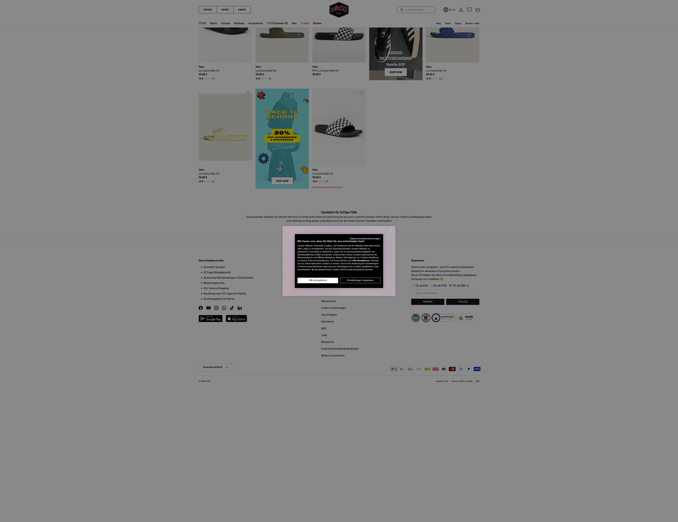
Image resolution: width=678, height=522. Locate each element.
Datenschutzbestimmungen (365, 238)
